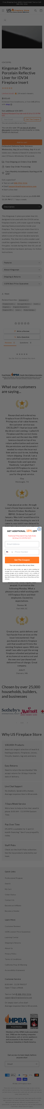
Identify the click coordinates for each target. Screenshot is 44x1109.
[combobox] (9, 552)
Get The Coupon (22, 560)
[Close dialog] (39, 529)
